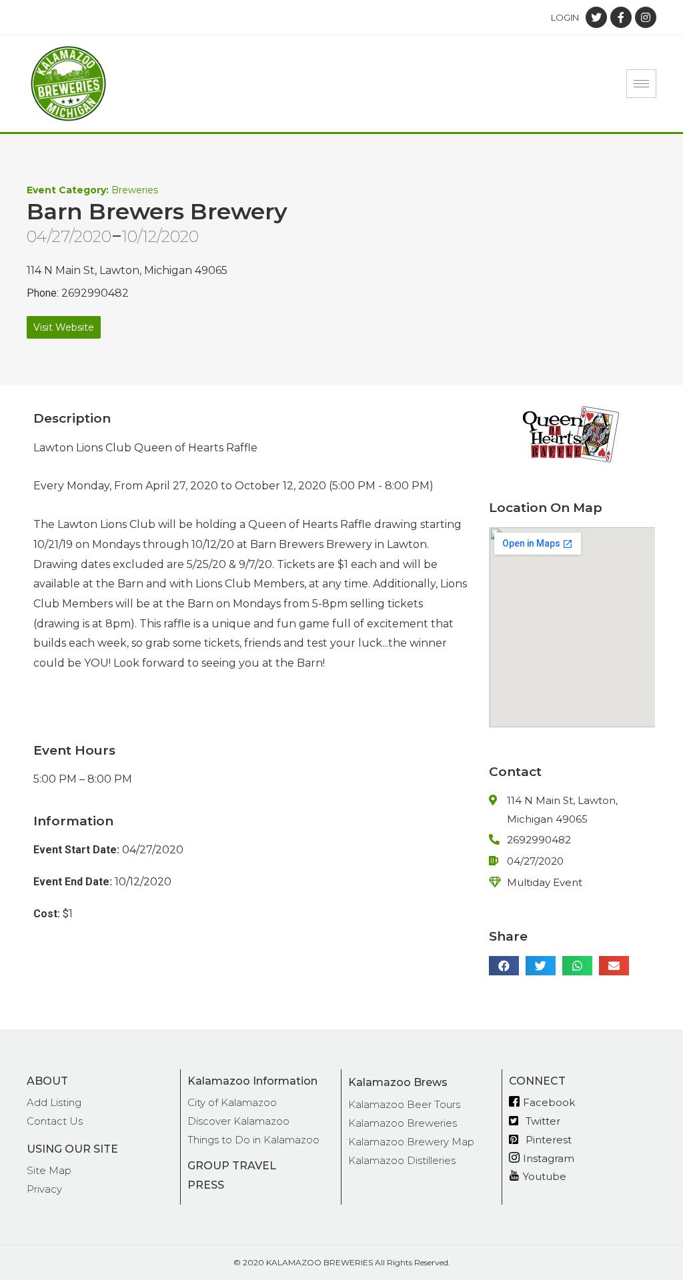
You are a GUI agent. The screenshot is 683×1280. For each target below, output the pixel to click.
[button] (64, 327)
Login (565, 17)
